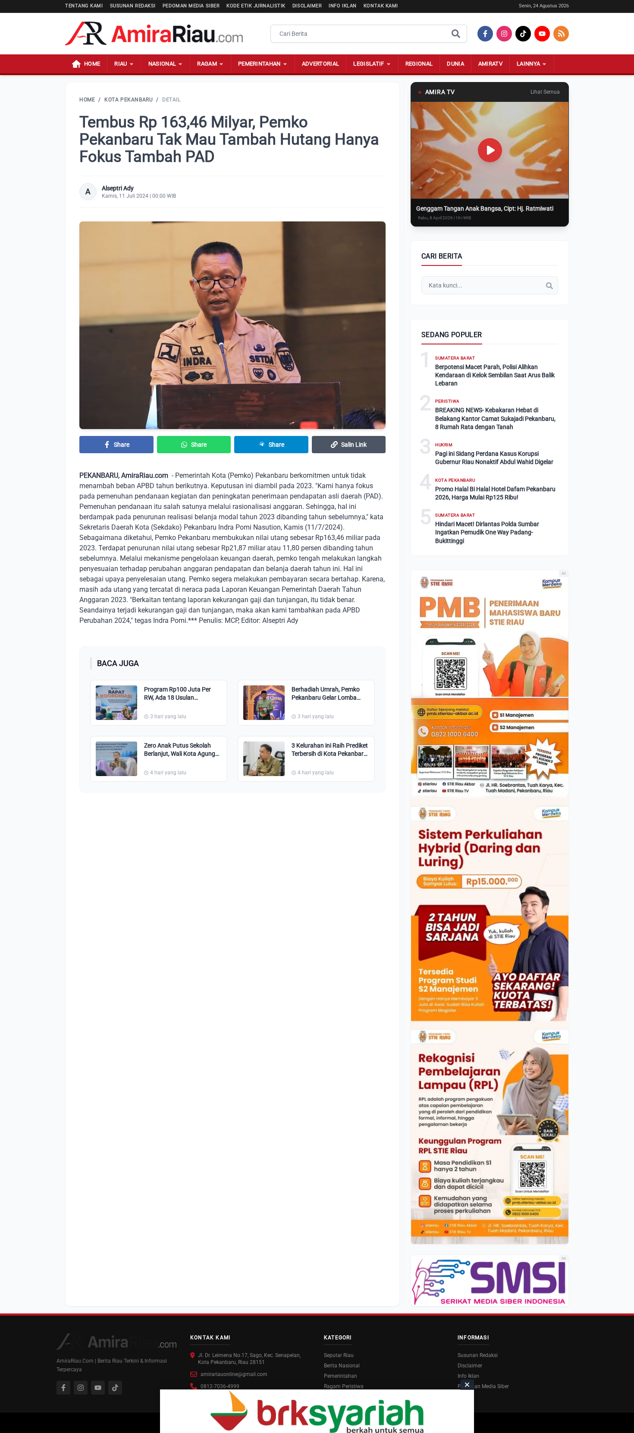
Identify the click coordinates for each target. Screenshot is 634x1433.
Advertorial (320, 63)
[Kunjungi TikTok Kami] (115, 1388)
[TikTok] (523, 33)
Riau (120, 63)
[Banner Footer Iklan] (317, 1411)
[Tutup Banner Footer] (467, 1384)
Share (121, 444)
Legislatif (368, 63)
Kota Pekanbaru (128, 100)
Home (87, 100)
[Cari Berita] (456, 34)
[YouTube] (542, 33)
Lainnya (528, 63)
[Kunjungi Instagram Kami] (81, 1388)
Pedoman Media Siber (191, 6)
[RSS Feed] (561, 33)
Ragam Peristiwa (344, 1386)
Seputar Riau (339, 1355)
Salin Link (354, 444)
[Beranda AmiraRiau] (154, 34)
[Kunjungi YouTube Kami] (98, 1388)
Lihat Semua (545, 92)
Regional (419, 63)
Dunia (455, 63)
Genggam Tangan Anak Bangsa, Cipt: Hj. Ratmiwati (484, 208)
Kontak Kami (381, 6)
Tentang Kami (84, 6)
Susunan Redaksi (133, 6)
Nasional (162, 63)
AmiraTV (490, 63)
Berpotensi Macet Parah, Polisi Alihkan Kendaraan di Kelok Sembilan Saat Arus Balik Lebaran (495, 375)
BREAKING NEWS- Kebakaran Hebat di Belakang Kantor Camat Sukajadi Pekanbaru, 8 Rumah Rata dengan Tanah (495, 418)
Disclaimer (307, 6)
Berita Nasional (342, 1366)
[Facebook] (485, 33)
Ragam (207, 63)
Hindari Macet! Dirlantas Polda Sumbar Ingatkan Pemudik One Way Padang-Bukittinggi (487, 532)
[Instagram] (504, 33)
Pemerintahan (259, 63)
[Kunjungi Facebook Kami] (63, 1388)
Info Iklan (343, 6)
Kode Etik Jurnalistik (256, 6)
